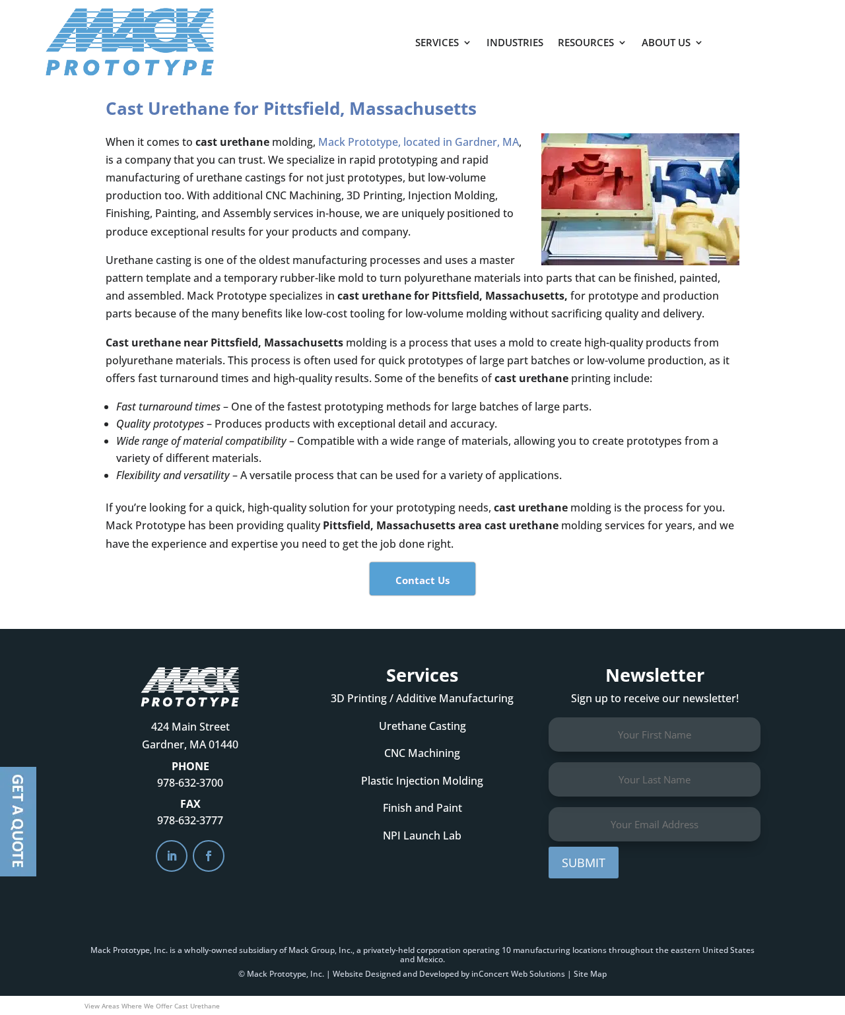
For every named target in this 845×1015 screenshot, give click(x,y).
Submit (583, 862)
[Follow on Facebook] (208, 856)
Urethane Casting (422, 726)
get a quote (768, 38)
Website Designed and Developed (396, 973)
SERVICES (437, 42)
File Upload (18, 821)
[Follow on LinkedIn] (171, 856)
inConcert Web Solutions (518, 973)
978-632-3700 (190, 782)
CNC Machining (422, 753)
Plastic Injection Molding (422, 780)
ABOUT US (666, 42)
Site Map (590, 973)
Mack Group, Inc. (320, 950)
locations (589, 950)
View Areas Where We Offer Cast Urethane (152, 1005)
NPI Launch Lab (422, 835)
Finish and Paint (422, 808)
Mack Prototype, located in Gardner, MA (418, 142)
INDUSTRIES (515, 42)
